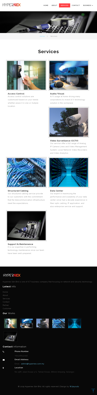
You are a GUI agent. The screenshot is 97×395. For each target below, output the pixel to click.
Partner (6, 305)
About (54, 5)
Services (64, 5)
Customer (7, 308)
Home (46, 5)
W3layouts (74, 386)
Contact (76, 5)
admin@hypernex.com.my (32, 364)
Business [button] (87, 5)
